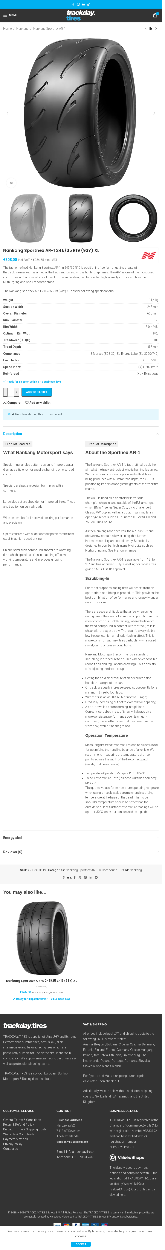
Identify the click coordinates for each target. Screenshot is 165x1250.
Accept (80, 1244)
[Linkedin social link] (83, 4)
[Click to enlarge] (11, 183)
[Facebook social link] (73, 4)
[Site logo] (80, 15)
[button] (7, 113)
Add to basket (36, 392)
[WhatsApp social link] (88, 4)
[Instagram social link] (78, 4)
